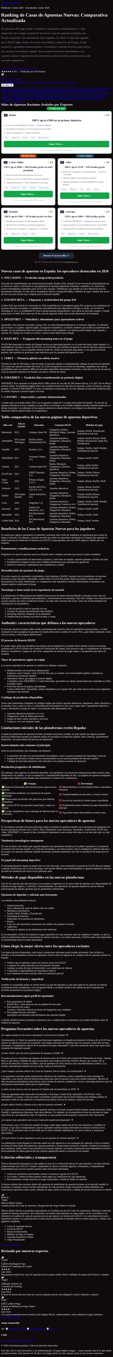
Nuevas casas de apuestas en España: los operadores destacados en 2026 (35, 88)
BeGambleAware (36, 1329)
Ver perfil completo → (11, 1244)
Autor (4, 5)
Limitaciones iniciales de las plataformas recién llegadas (57, 93)
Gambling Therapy (15, 1329)
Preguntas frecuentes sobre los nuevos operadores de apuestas (64, 98)
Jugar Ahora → (56, 144)
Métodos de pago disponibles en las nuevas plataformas (60, 96)
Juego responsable (26, 1340)
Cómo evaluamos (9, 1340)
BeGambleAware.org (70, 262)
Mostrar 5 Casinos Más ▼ (56, 255)
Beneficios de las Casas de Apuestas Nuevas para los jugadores (49, 90)
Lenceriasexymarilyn (11, 2)
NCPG (51, 1329)
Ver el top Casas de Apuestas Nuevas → (20, 68)
